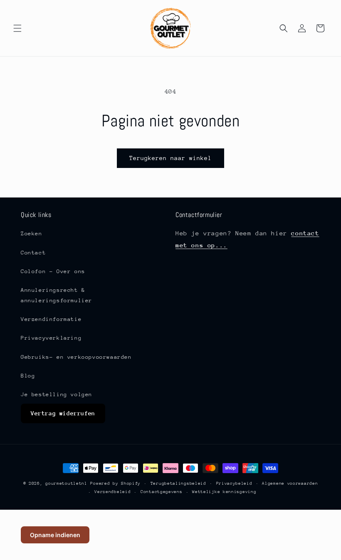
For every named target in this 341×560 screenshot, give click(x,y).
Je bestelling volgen (56, 394)
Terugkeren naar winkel (170, 158)
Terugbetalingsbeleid (178, 483)
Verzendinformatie (51, 319)
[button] (17, 28)
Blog (28, 376)
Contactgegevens (162, 491)
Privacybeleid (234, 483)
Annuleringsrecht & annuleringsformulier (56, 295)
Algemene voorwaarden (290, 483)
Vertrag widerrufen (63, 413)
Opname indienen (55, 534)
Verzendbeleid (112, 491)
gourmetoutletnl (66, 483)
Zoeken (31, 233)
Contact (33, 252)
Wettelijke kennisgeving (224, 491)
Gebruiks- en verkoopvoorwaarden (76, 357)
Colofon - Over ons (53, 271)
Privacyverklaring (51, 338)
